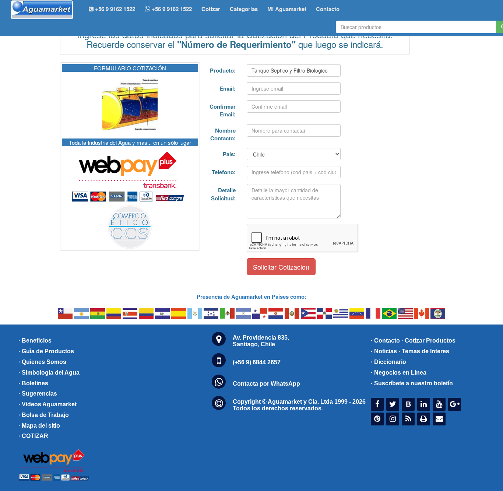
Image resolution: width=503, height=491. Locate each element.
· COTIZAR (33, 436)
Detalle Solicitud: (223, 194)
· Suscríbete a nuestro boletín (412, 383)
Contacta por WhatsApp (266, 383)
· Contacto (385, 340)
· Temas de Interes (423, 351)
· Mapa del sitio (39, 425)
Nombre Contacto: (223, 134)
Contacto (328, 9)
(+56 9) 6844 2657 (257, 362)
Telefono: (224, 172)
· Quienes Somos (42, 362)
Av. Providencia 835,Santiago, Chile (261, 340)
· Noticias (384, 351)
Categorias (244, 9)
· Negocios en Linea (398, 372)
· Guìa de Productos (46, 351)
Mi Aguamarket (286, 9)
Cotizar (210, 9)
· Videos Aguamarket (47, 404)
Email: (227, 88)
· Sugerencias (37, 393)
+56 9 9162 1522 (171, 9)
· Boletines (33, 383)
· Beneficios (35, 340)
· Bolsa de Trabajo (43, 415)
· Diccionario (388, 362)
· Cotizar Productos (428, 340)
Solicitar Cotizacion (281, 266)
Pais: (229, 154)
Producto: (223, 70)
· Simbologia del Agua (49, 372)
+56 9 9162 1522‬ (114, 9)
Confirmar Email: (223, 110)
